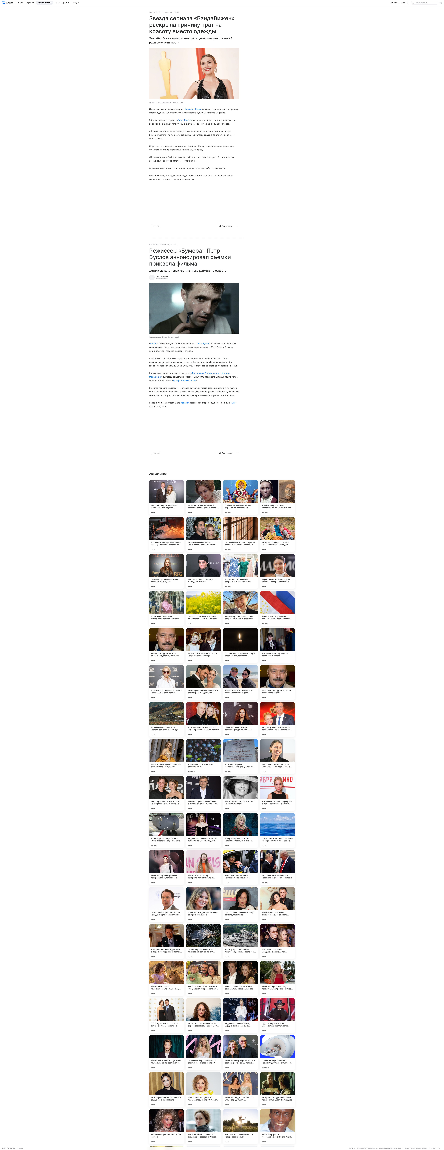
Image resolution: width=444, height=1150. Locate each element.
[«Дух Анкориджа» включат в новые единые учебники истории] (277, 867)
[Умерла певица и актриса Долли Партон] (166, 1126)
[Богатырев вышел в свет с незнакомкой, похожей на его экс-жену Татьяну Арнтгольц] (203, 534)
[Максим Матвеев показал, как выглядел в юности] (203, 571)
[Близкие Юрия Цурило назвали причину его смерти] (277, 682)
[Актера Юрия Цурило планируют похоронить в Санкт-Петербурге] (277, 1089)
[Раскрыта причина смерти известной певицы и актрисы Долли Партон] (240, 830)
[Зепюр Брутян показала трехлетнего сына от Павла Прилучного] (277, 904)
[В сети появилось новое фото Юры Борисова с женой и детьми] (203, 719)
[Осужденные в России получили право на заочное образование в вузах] (240, 534)
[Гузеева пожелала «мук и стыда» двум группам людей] (240, 904)
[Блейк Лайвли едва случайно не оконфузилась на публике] (166, 756)
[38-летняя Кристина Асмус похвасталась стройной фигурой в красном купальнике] (277, 978)
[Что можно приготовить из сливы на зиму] (203, 756)
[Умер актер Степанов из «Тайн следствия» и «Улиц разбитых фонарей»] (240, 608)
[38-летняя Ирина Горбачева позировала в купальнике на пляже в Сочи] (166, 867)
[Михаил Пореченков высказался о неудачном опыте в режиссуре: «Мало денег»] (203, 793)
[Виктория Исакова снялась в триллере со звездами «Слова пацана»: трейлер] (203, 1126)
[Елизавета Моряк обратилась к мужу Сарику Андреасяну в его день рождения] (203, 978)
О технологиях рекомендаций (367, 1148)
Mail (3, 1148)
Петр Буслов (203, 343)
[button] (194, 74)
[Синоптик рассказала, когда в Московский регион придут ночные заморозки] (203, 941)
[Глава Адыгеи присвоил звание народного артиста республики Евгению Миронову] (166, 904)
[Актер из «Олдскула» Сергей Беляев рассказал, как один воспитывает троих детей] (277, 534)
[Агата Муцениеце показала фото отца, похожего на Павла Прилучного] (166, 1089)
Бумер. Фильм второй (184, 380)
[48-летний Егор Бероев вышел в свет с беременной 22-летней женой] (240, 1052)
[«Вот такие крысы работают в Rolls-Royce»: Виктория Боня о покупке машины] (277, 756)
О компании (11, 1148)
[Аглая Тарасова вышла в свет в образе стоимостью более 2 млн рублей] (203, 1015)
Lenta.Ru (176, 12)
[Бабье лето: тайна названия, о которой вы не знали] (240, 1126)
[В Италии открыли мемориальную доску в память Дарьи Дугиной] (240, 756)
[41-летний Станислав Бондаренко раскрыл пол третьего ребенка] (277, 941)
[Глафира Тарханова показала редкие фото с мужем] (166, 571)
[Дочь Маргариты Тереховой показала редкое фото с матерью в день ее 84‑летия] (203, 497)
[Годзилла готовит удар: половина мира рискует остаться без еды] (277, 830)
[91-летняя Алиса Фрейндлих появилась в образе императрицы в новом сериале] (277, 645)
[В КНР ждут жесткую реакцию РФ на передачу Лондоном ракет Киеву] (166, 830)
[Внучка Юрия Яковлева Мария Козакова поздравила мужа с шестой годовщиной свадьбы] (277, 571)
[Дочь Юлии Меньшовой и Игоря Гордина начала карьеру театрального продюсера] (203, 645)
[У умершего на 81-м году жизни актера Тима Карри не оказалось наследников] (166, 941)
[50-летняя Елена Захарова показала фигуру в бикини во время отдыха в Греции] (240, 719)
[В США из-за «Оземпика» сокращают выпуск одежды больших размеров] (240, 571)
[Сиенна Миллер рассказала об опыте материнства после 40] (203, 1052)
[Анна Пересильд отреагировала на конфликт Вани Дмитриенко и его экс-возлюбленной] (166, 793)
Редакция (352, 1148)
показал (185, 403)
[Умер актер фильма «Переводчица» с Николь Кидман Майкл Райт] (277, 1126)
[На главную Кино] (9, 3)
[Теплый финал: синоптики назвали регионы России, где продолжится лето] (166, 719)
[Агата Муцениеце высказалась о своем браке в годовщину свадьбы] (203, 682)
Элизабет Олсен (193, 109)
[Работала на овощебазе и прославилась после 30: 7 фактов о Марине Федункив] (203, 1089)
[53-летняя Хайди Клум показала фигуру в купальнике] (203, 904)
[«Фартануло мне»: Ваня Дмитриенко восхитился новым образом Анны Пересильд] (166, 608)
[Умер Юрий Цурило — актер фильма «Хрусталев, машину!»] (166, 645)
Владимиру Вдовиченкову (205, 373)
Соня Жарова (162, 276)
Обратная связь (434, 1148)
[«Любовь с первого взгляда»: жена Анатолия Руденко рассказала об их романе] (166, 497)
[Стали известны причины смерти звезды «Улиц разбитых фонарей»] (240, 645)
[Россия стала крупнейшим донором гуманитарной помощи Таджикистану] (277, 608)
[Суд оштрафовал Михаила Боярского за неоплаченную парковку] (277, 1015)
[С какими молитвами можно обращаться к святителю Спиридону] (240, 497)
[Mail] (3, 3)
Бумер (153, 343)
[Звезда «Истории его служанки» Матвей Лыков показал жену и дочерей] (166, 1052)
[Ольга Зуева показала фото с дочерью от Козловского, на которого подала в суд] (166, 1015)
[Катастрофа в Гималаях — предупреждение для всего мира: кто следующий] (240, 941)
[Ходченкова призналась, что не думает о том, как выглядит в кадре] (203, 830)
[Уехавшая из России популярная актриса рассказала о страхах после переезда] (277, 793)
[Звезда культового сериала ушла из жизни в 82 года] (240, 793)
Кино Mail (173, 244)
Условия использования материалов (414, 1148)
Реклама (20, 1148)
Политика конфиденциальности (390, 1148)
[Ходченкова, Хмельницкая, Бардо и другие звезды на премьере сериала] (240, 1015)
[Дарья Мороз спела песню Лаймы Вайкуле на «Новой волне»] (166, 682)
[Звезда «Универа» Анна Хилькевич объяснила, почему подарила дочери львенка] (166, 978)
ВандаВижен (184, 120)
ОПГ (233, 403)
